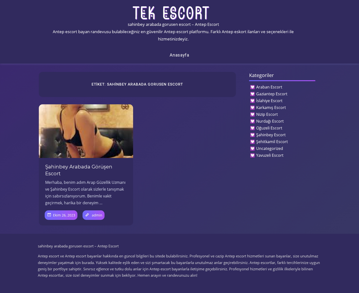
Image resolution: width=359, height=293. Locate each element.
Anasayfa (179, 55)
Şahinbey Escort (271, 134)
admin (97, 215)
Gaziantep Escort (271, 94)
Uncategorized (269, 148)
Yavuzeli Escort (270, 155)
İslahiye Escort (269, 100)
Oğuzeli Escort (269, 128)
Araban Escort (269, 87)
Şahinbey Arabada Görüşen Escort (78, 170)
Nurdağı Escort (270, 121)
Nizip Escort (267, 114)
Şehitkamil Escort (272, 141)
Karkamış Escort (271, 107)
